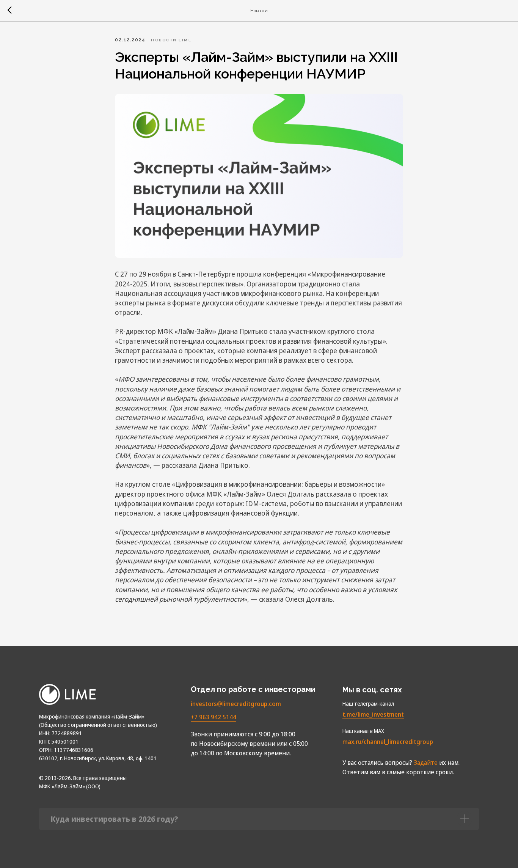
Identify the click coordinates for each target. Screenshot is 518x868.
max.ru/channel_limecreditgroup (387, 741)
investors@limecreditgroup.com (236, 704)
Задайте (426, 762)
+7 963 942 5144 (213, 717)
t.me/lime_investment (373, 714)
